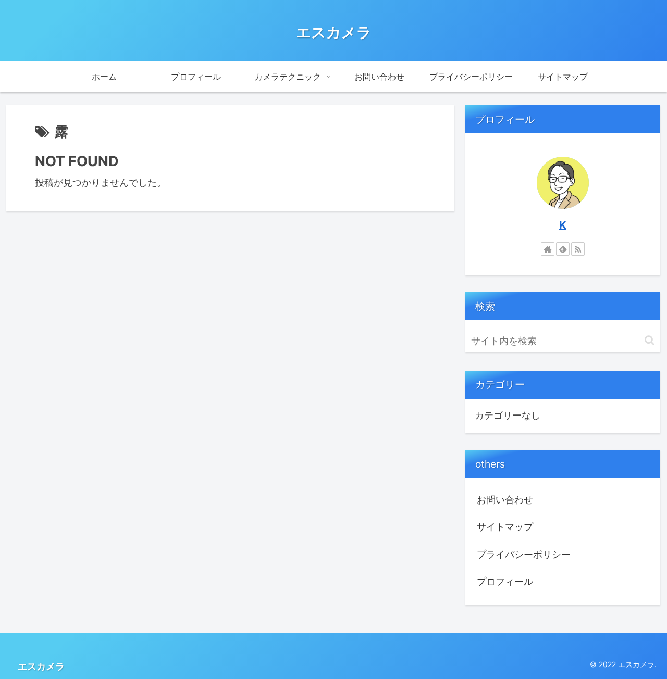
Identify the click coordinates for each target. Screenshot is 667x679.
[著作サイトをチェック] (547, 249)
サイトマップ (505, 526)
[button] (649, 340)
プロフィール (505, 581)
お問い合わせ (505, 499)
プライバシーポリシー (524, 554)
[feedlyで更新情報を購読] (563, 249)
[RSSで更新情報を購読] (578, 249)
